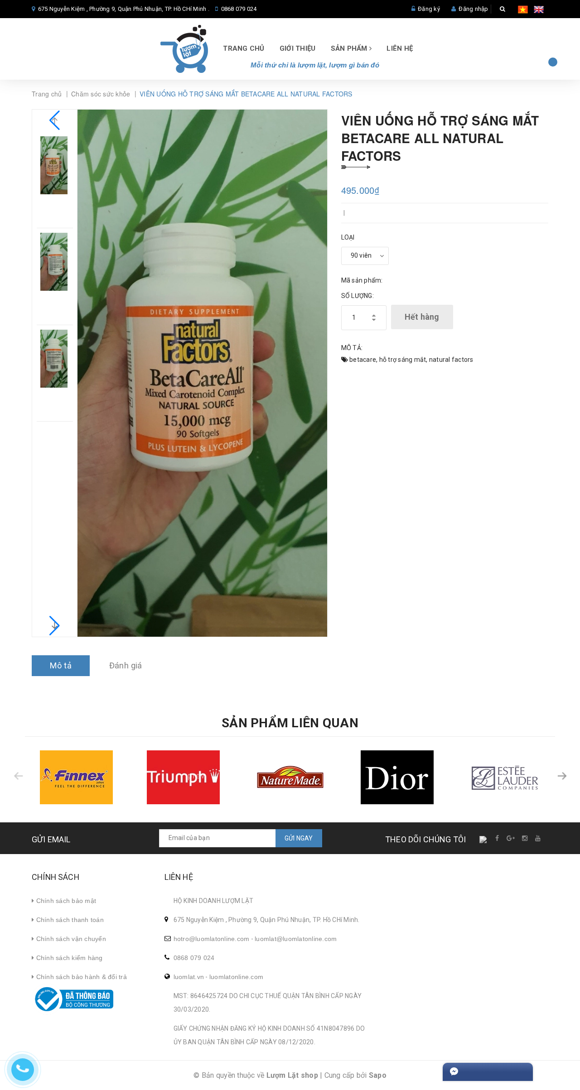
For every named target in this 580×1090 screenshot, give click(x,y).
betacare (362, 359)
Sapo (378, 1075)
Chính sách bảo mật (65, 900)
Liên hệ (400, 48)
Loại (348, 237)
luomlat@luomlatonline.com (296, 938)
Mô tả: (352, 347)
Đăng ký (429, 8)
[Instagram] (525, 838)
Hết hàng (422, 317)
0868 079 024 (239, 8)
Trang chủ (243, 48)
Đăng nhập (473, 8)
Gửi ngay (299, 838)
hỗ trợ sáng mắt (402, 359)
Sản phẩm (350, 48)
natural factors (451, 359)
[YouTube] (538, 838)
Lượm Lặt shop (292, 1075)
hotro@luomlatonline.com (212, 938)
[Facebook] (497, 838)
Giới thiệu (298, 48)
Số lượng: (357, 295)
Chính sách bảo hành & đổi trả (80, 976)
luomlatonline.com (236, 976)
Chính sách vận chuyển (70, 938)
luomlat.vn (189, 976)
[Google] (511, 838)
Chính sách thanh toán (69, 919)
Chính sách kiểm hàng (68, 957)
